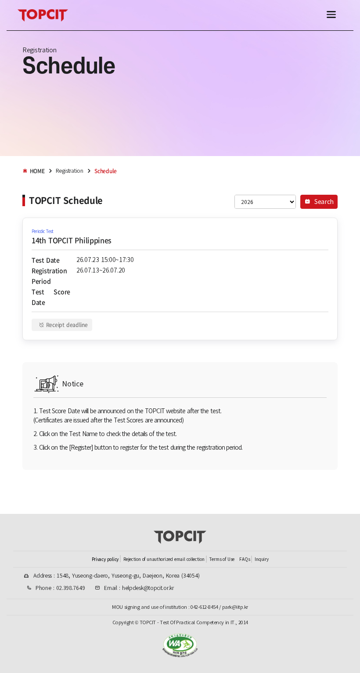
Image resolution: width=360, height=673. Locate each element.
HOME (37, 171)
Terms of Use (221, 559)
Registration (69, 170)
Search (323, 202)
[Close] (331, 15)
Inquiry (261, 559)
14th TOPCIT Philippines (72, 240)
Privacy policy (105, 559)
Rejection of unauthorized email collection (163, 559)
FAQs (244, 559)
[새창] (180, 654)
